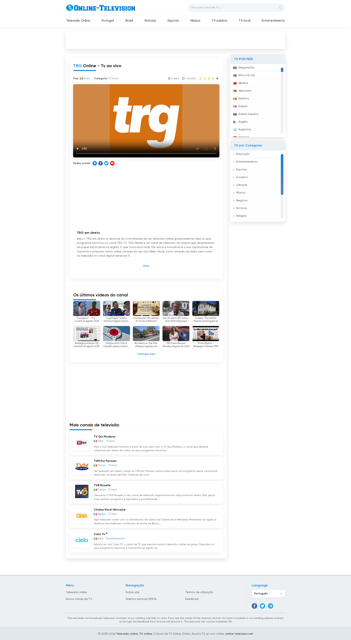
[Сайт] (95, 163)
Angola (243, 106)
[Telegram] (270, 606)
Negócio (242, 200)
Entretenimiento (273, 20)
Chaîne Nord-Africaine (110, 509)
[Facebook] (100, 163)
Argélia (243, 121)
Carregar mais (146, 354)
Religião (241, 216)
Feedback (192, 599)
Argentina (244, 129)
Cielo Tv (99, 534)
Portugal (107, 20)
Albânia (243, 83)
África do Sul (246, 75)
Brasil (129, 20)
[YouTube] (112, 163)
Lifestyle (241, 185)
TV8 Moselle (102, 485)
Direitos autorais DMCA (141, 599)
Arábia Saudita (248, 114)
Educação (243, 154)
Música (195, 20)
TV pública (219, 20)
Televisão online (76, 592)
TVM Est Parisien (105, 461)
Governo (242, 177)
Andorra (243, 98)
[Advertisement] (175, 39)
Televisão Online (78, 20)
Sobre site (132, 592)
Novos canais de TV (79, 599)
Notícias (150, 20)
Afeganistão (246, 67)
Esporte (173, 20)
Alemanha (244, 91)
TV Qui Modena (104, 436)
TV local (244, 20)
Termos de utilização (199, 592)
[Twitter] (106, 163)
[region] (257, 100)
